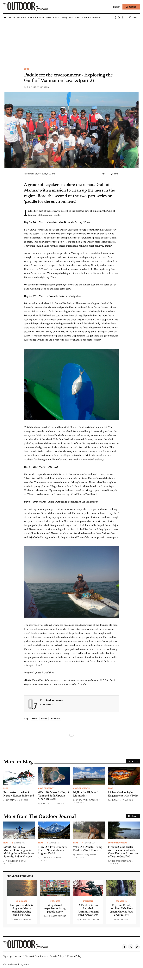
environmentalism (117, 842)
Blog (26, 69)
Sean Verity (46, 803)
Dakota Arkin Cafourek (87, 800)
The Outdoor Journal (38, 87)
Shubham (114, 800)
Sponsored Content (23, 919)
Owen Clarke (122, 919)
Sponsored (21, 901)
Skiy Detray (11, 800)
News (5, 842)
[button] (7, 956)
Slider (44, 718)
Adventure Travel (46, 788)
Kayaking (55, 718)
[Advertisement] (71, 42)
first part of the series (45, 211)
